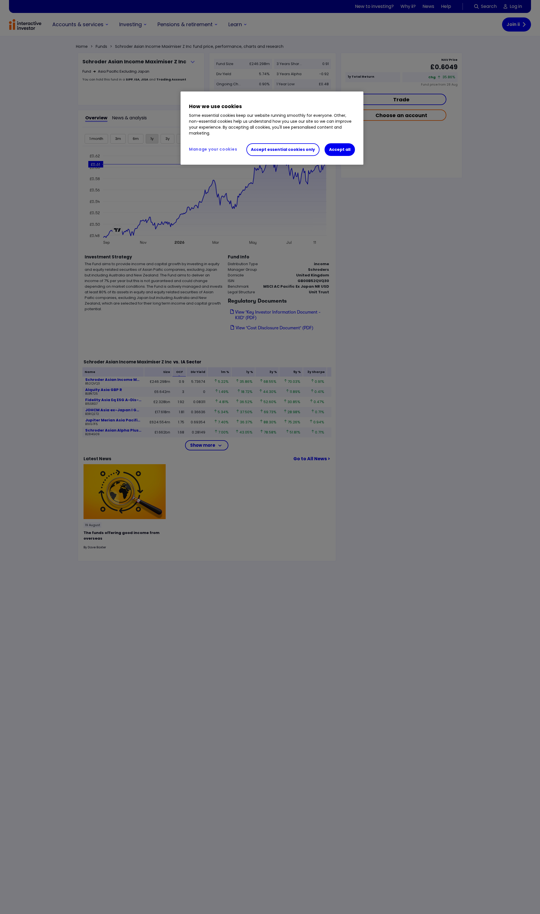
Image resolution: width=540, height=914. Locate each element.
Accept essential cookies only (283, 149)
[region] (272, 128)
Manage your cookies (213, 149)
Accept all (339, 149)
